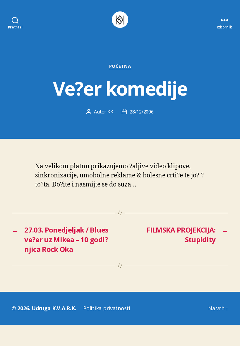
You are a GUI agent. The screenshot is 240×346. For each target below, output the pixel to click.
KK (110, 111)
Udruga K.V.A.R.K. (54, 308)
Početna (120, 66)
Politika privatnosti (106, 308)
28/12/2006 (141, 111)
